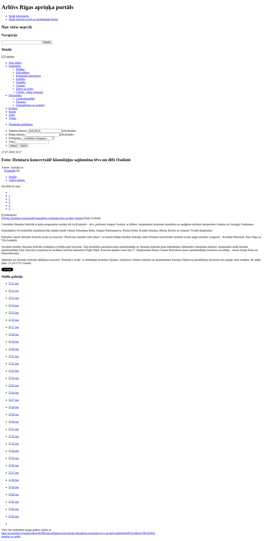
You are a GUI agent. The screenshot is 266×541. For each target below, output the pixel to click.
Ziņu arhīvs (15, 62)
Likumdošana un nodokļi (30, 105)
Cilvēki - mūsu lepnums (29, 92)
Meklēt (47, 42)
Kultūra (13, 108)
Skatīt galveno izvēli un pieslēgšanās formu (33, 19)
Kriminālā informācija (28, 75)
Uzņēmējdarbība (25, 98)
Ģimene (20, 85)
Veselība (21, 82)
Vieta (12, 141)
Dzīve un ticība (24, 88)
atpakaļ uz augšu (10, 536)
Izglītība (20, 79)
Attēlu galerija (17, 180)
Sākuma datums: (18, 130)
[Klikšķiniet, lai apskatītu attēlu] (42, 218)
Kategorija (15, 138)
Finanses (21, 101)
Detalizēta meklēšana (21, 124)
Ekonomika (15, 95)
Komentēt (10, 170)
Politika (20, 69)
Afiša (12, 114)
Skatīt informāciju (19, 16)
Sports (12, 111)
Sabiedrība (15, 66)
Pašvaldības (22, 72)
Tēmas (12, 118)
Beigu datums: (17, 134)
